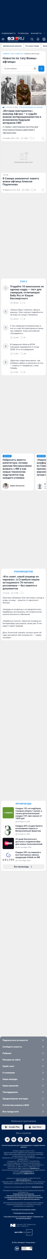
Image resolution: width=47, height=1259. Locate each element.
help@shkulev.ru (28, 1173)
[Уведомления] (38, 39)
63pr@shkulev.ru (37, 1187)
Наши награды (10, 1079)
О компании (9, 1072)
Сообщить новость (12, 1046)
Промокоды (23, 33)
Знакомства (36, 33)
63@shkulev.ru (34, 1168)
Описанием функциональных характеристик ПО (23, 1196)
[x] (33, 1139)
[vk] (13, 1139)
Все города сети (11, 1111)
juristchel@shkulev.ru (27, 1172)
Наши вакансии (10, 1085)
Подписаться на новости (15, 1040)
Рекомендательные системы (23, 1213)
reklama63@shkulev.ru (23, 1180)
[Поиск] (32, 39)
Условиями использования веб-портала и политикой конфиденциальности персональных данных (23, 1198)
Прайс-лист (8, 1066)
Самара (6, 54)
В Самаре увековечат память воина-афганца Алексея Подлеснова (21, 181)
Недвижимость (9, 33)
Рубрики (7, 1053)
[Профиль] (44, 39)
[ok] (20, 1139)
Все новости (17, 54)
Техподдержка (10, 1092)
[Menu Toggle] (3, 39)
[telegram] (7, 1139)
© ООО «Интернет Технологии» (23, 1242)
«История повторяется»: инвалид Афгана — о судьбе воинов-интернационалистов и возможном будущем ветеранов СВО (22, 116)
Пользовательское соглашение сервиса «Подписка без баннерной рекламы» (23, 1217)
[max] (26, 1139)
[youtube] (39, 1139)
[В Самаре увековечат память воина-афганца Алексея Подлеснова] (23, 158)
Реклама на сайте (11, 1059)
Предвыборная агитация (15, 1098)
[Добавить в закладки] (42, 138)
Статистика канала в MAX (16, 1105)
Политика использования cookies (24, 1210)
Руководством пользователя (23, 1194)
